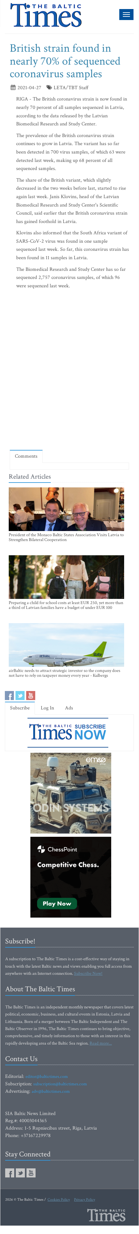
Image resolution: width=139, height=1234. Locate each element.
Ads (69, 708)
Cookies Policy (59, 1199)
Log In (47, 708)
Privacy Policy (84, 1199)
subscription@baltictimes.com (60, 1084)
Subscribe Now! (88, 973)
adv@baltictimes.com (51, 1091)
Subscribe (20, 708)
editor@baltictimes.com (47, 1077)
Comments (26, 456)
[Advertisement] (69, 371)
